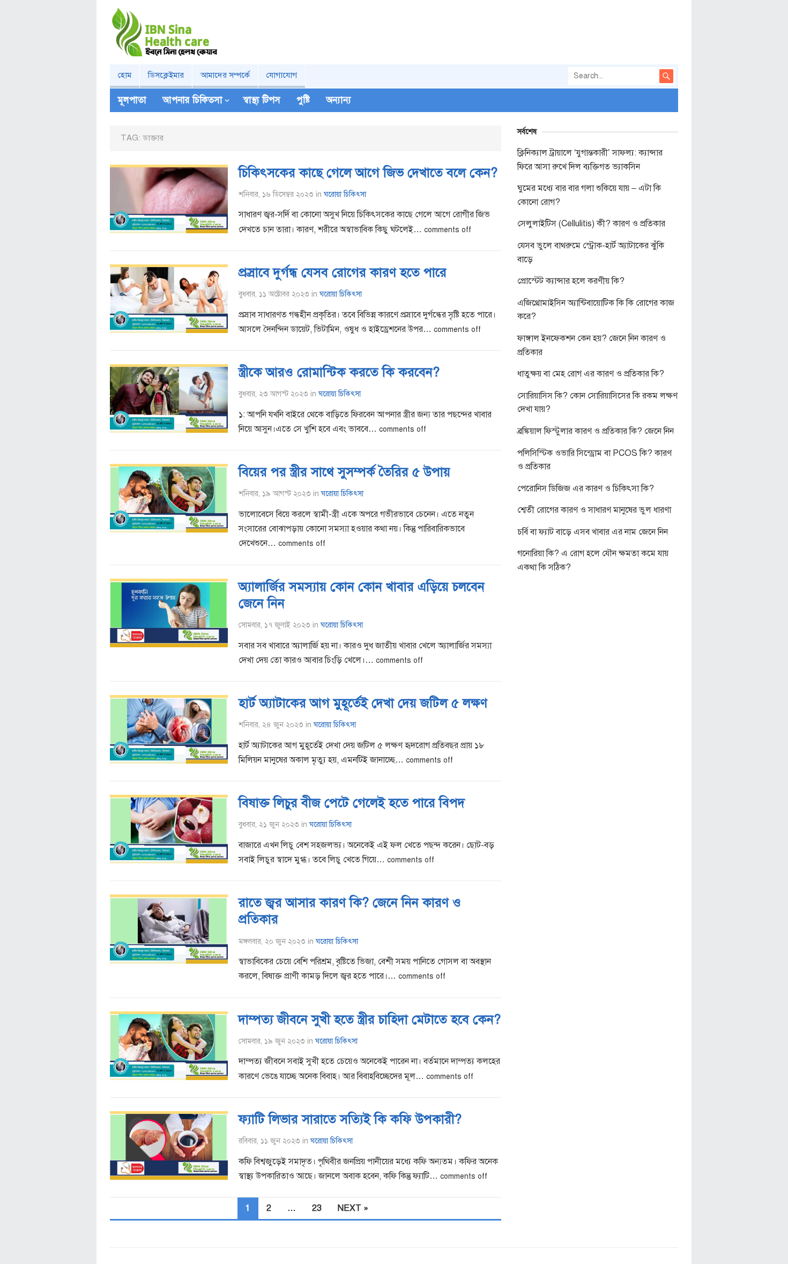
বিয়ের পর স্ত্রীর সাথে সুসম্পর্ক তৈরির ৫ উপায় (344, 472)
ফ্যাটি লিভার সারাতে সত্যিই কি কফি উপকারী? (350, 1119)
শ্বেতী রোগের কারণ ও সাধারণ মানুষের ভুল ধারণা (594, 510)
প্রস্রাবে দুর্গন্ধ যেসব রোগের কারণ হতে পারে (343, 272)
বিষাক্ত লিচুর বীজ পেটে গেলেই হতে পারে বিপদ (352, 803)
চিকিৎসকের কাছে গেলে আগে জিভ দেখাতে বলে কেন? (368, 173)
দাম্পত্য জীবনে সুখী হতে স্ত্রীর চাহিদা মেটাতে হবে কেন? (370, 1019)
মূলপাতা (132, 100)
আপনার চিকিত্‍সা (192, 100)
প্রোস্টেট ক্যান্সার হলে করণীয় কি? (571, 281)
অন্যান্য (338, 100)
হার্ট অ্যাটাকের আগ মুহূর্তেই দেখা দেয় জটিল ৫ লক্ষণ (363, 703)
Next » (353, 1208)
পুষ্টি (303, 100)
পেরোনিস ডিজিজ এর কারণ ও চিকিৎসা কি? (585, 488)
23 (317, 1208)
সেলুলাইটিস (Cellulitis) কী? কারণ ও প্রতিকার (591, 223)
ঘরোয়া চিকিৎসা (345, 194)
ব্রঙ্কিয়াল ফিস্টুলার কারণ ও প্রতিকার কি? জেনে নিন (595, 431)
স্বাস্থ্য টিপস (261, 100)
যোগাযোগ (281, 75)
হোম (124, 75)
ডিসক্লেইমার (166, 75)
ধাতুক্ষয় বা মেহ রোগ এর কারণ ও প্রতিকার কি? (590, 373)
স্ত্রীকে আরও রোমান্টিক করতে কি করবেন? (339, 372)
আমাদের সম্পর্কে (225, 75)
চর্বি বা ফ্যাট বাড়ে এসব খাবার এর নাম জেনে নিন (592, 532)
